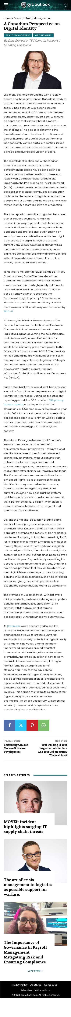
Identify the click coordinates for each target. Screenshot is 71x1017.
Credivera (13, 626)
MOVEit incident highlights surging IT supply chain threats (25, 826)
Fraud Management (38, 18)
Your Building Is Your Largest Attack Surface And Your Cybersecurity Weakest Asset (52, 750)
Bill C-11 (8, 311)
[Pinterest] (32, 725)
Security (19, 18)
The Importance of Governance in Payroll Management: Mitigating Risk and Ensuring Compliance (25, 952)
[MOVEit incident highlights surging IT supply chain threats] (35, 803)
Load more (34, 970)
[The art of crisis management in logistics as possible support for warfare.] (35, 861)
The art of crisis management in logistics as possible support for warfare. (28, 887)
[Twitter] (21, 725)
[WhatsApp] (43, 725)
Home (7, 18)
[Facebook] (9, 725)
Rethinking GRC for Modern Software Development (16, 748)
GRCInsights (43, 35)
